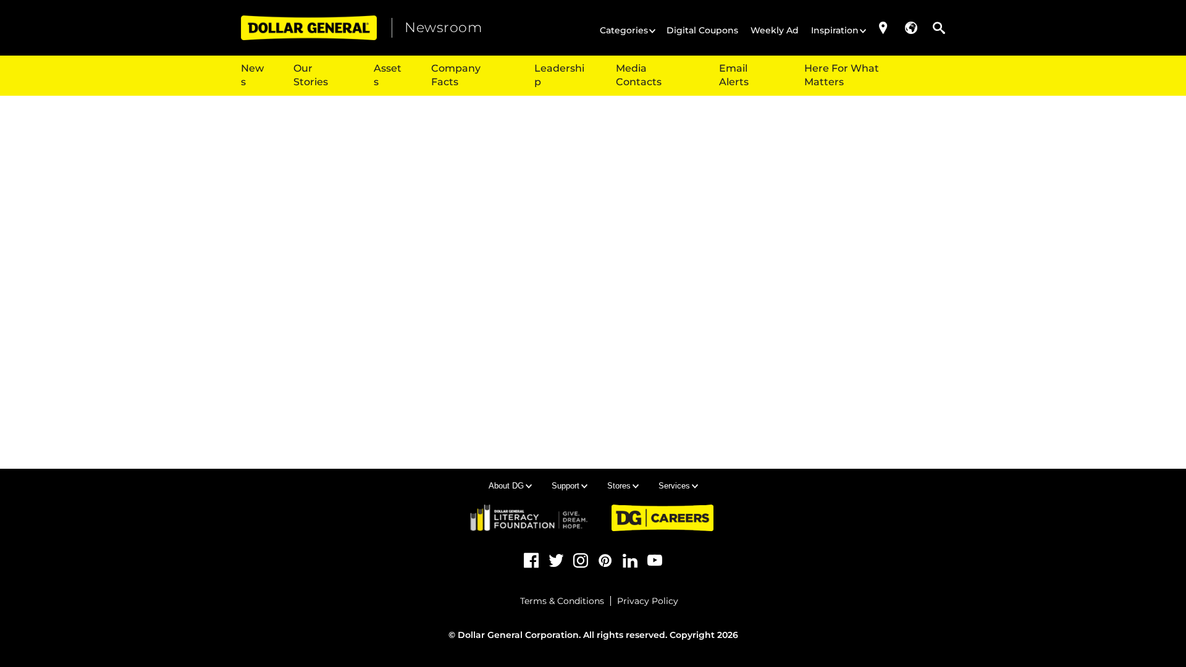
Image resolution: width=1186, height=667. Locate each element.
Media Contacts (639, 75)
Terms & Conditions (562, 601)
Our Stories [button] (310, 75)
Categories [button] (624, 30)
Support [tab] (565, 485)
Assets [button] (388, 75)
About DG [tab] (506, 485)
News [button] (252, 75)
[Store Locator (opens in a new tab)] (883, 28)
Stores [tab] (619, 485)
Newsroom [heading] (443, 27)
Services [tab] (674, 485)
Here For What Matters (841, 75)
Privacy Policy (647, 601)
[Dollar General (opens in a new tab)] (309, 27)
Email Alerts (734, 75)
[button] (911, 28)
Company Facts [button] (456, 75)
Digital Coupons (702, 30)
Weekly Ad (775, 30)
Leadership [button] (559, 75)
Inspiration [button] (835, 30)
